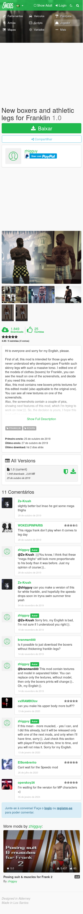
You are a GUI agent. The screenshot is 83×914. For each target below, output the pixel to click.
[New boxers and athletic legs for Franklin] (41, 257)
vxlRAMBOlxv (28, 701)
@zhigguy (25, 587)
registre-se (64, 808)
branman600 (27, 639)
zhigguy (31, 151)
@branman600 (28, 669)
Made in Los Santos (15, 902)
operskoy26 (26, 782)
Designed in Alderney (16, 898)
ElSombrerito (27, 762)
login (48, 808)
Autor (35, 549)
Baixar (44, 128)
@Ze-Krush (26, 554)
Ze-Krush (24, 501)
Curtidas (39, 332)
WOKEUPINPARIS (30, 525)
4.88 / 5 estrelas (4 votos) (15, 341)
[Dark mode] (71, 5)
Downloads (17, 332)
